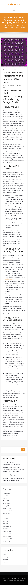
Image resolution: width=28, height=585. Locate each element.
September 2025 (7, 516)
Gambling (5, 557)
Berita (4, 554)
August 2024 (6, 541)
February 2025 (7, 526)
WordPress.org (20, 580)
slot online (13, 69)
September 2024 (7, 539)
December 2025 (7, 508)
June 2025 (6, 521)
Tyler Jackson (10, 85)
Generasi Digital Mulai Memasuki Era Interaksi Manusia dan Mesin (13, 479)
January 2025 (6, 528)
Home (9, 25)
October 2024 (7, 536)
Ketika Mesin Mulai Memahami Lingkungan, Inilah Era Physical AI (12, 463)
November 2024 (7, 533)
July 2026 (5, 495)
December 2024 (7, 531)
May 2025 (5, 523)
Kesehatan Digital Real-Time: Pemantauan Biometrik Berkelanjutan (14, 475)
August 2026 (6, 493)
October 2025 (7, 513)
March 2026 (6, 501)
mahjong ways (9, 279)
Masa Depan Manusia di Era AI (11, 467)
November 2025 (7, 511)
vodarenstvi (14, 4)
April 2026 (5, 498)
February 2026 (7, 503)
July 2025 (5, 518)
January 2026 (6, 506)
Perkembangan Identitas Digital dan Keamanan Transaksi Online (13, 470)
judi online (6, 69)
